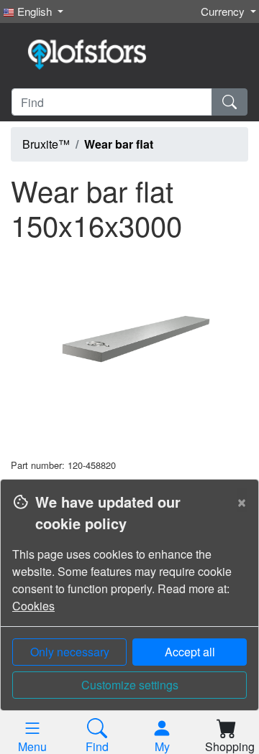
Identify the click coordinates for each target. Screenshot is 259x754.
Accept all (190, 651)
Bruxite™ (46, 144)
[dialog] (129, 616)
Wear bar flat (118, 144)
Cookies (33, 605)
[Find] (229, 102)
